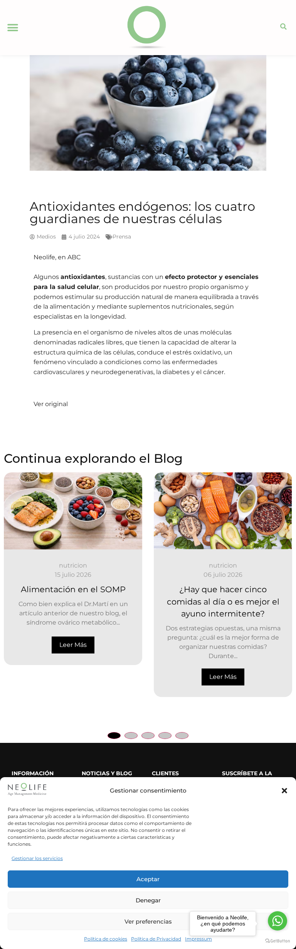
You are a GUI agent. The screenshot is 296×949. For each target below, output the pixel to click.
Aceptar (148, 879)
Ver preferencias (148, 921)
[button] (284, 790)
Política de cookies (105, 939)
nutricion (73, 565)
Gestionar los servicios (37, 858)
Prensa (122, 236)
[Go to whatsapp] (277, 921)
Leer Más (73, 644)
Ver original (51, 404)
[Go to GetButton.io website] (277, 941)
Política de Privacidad (156, 939)
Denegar (148, 900)
